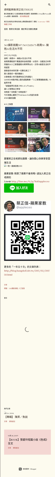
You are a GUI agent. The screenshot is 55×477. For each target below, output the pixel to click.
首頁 (6, 29)
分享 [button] (5, 285)
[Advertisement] (27, 383)
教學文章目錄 (14, 29)
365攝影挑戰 (13, 288)
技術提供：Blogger (29, 469)
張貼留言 (12, 421)
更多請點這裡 (24, 16)
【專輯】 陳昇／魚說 (16, 417)
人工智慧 (22, 288)
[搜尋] (49, 4)
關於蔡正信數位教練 (29, 29)
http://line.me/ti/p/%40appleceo (30, 181)
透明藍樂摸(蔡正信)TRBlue (18, 9)
